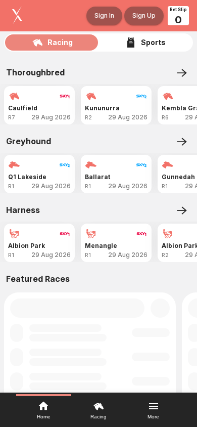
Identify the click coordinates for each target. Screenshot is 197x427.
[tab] (51, 42)
